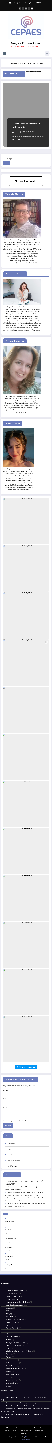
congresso (9, 1308)
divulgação (10, 1314)
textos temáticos (11, 1380)
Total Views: (8, 1247)
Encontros (9, 1316)
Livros (8, 1348)
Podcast (8, 1357)
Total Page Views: (10, 1265)
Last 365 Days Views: (11, 1239)
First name (6, 1090)
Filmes (8, 1334)
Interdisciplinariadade (13, 1345)
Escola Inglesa (11, 1322)
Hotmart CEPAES (40, 1430)
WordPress (28, 1437)
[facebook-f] (20, 8)
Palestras (9, 1354)
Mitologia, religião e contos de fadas (19, 1351)
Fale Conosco (24, 1433)
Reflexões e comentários (14, 1369)
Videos (8, 1386)
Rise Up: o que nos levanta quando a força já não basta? (26, 1403)
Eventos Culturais (12, 1328)
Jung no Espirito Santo (25, 43)
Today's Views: (9, 1230)
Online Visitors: (10, 1221)
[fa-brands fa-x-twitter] (23, 8)
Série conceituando (12, 1374)
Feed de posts (12, 1155)
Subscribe (8, 1125)
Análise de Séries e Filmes (15, 1290)
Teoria (8, 1377)
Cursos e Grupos (39, 1428)
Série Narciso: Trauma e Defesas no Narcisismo (23, 1406)
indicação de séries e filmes (15, 1343)
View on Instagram (27, 1067)
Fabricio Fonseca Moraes (15, 1192)
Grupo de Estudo (12, 1337)
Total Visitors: (9, 1256)
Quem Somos (27, 1428)
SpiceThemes (26, 1439)
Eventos (8, 1325)
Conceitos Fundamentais (14, 1305)
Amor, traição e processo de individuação (26, 125)
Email (5, 1107)
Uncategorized (11, 1383)
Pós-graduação (11, 1360)
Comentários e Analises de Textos (18, 1302)
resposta (8, 1371)
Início (6, 1428)
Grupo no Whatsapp (26, 1430)
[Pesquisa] (47, 53)
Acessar (10, 1149)
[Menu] (4, 53)
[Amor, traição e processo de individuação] (26, 115)
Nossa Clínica (16, 1428)
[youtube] (32, 8)
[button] (26, 521)
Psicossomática (11, 1366)
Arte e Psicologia (12, 1293)
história (8, 1340)
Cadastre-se (11, 1144)
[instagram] (29, 8)
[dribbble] (26, 8)
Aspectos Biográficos (13, 1296)
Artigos (14, 1430)
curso (8, 1311)
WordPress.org (12, 1166)
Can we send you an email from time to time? (16, 1121)
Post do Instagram (12, 1363)
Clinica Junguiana (12, 1299)
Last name (6, 1099)
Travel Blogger (11, 1198)
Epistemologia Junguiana (15, 1319)
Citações (6, 1430)
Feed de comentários (14, 1160)
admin (17, 132)
